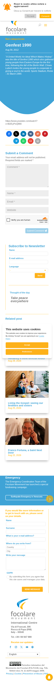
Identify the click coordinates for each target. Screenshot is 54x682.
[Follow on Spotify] (32, 647)
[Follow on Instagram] (16, 647)
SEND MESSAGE (32, 589)
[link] (9, 134)
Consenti (45, 16)
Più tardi (30, 16)
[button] (49, 499)
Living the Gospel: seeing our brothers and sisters (25, 404)
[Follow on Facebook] (10, 647)
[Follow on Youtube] (27, 647)
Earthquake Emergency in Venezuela (26, 497)
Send (40, 275)
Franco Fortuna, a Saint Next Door (25, 451)
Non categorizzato (15, 39)
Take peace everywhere (19, 299)
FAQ (46, 674)
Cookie (18, 674)
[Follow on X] (21, 647)
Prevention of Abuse (32, 674)
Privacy (9, 674)
